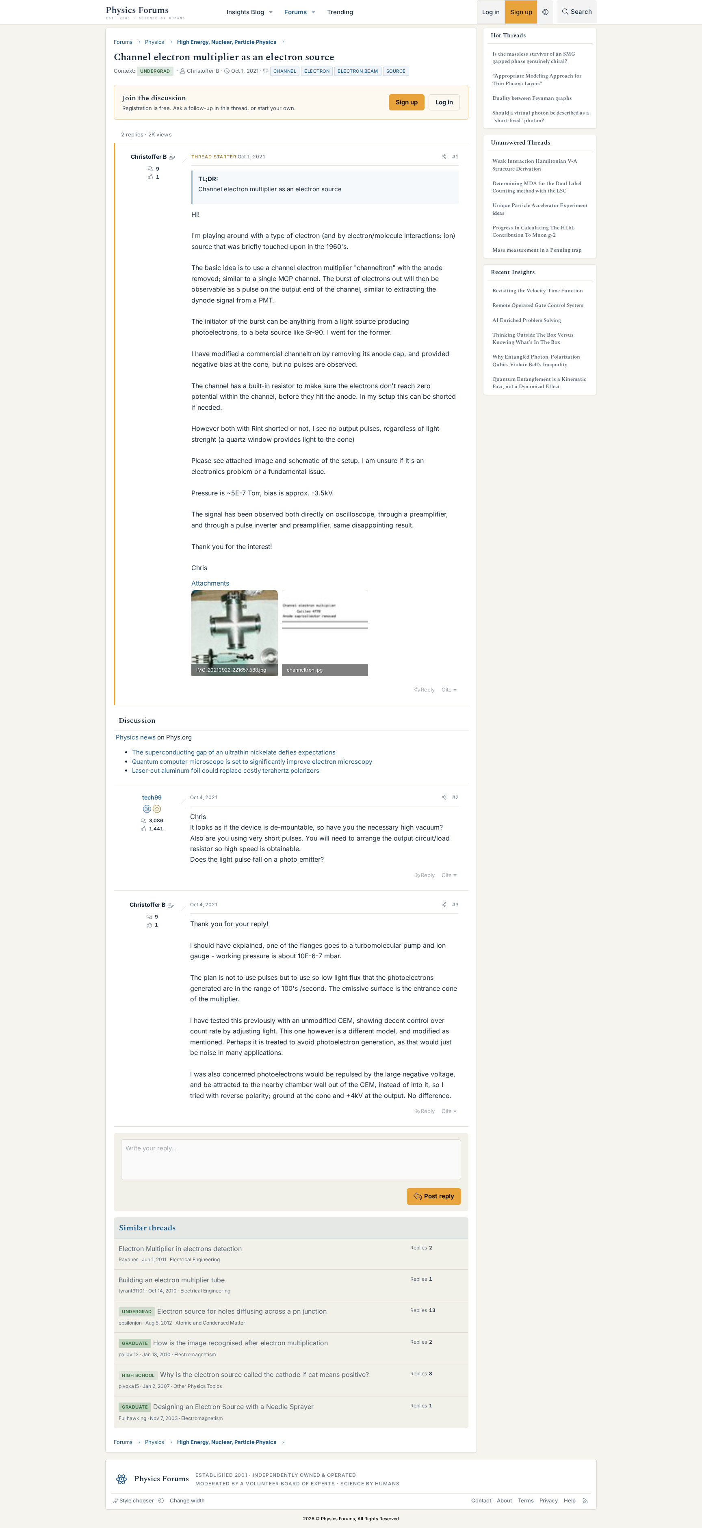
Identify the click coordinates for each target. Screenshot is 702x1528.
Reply (428, 689)
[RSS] (585, 1500)
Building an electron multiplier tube (172, 1280)
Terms (526, 1500)
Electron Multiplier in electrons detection (180, 1249)
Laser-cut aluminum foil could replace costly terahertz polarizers (225, 770)
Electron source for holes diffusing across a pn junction (242, 1311)
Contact (481, 1500)
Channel (285, 71)
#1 (455, 156)
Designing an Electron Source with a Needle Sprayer (233, 1407)
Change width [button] (187, 1500)
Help (570, 1500)
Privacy (549, 1500)
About (504, 1500)
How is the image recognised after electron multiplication (240, 1343)
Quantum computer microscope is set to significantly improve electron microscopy (252, 761)
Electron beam (358, 71)
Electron (316, 71)
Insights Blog (245, 12)
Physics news (136, 737)
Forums (295, 12)
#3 (455, 904)
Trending (340, 12)
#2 (455, 797)
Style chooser (136, 1500)
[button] (271, 12)
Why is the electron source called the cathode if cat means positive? (264, 1374)
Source (396, 71)
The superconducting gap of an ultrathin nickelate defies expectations (234, 752)
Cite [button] (447, 689)
